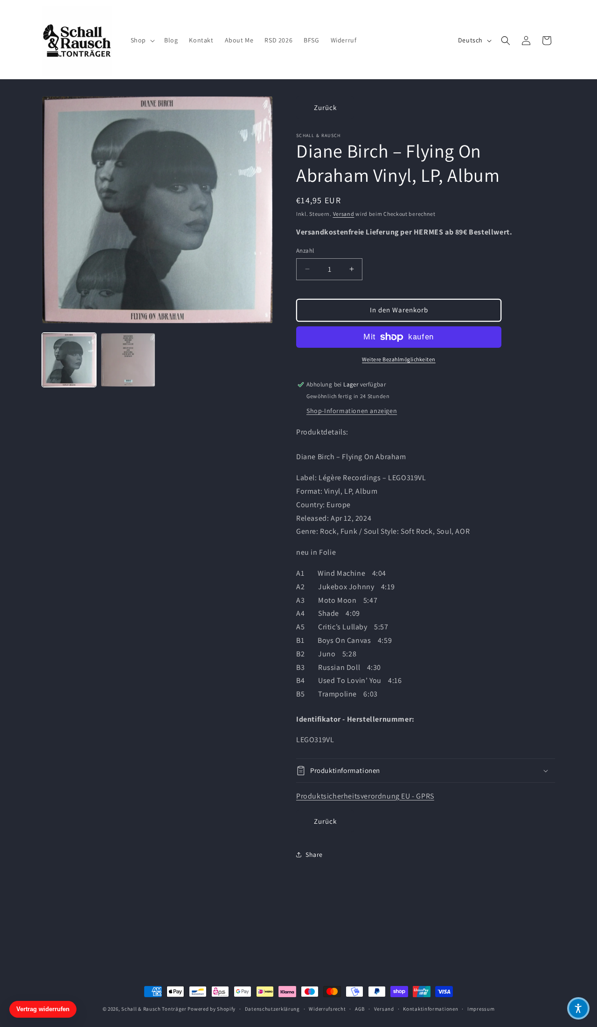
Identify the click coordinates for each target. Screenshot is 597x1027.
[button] (142, 40)
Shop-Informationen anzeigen (351, 411)
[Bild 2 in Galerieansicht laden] (128, 360)
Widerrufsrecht (327, 1009)
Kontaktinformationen (430, 1009)
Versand (343, 213)
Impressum (480, 1009)
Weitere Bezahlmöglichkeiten (399, 359)
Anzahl (305, 251)
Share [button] (314, 854)
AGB (360, 1009)
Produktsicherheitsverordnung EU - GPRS (365, 796)
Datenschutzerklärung (272, 1009)
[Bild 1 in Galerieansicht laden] (69, 360)
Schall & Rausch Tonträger (154, 1009)
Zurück (325, 107)
